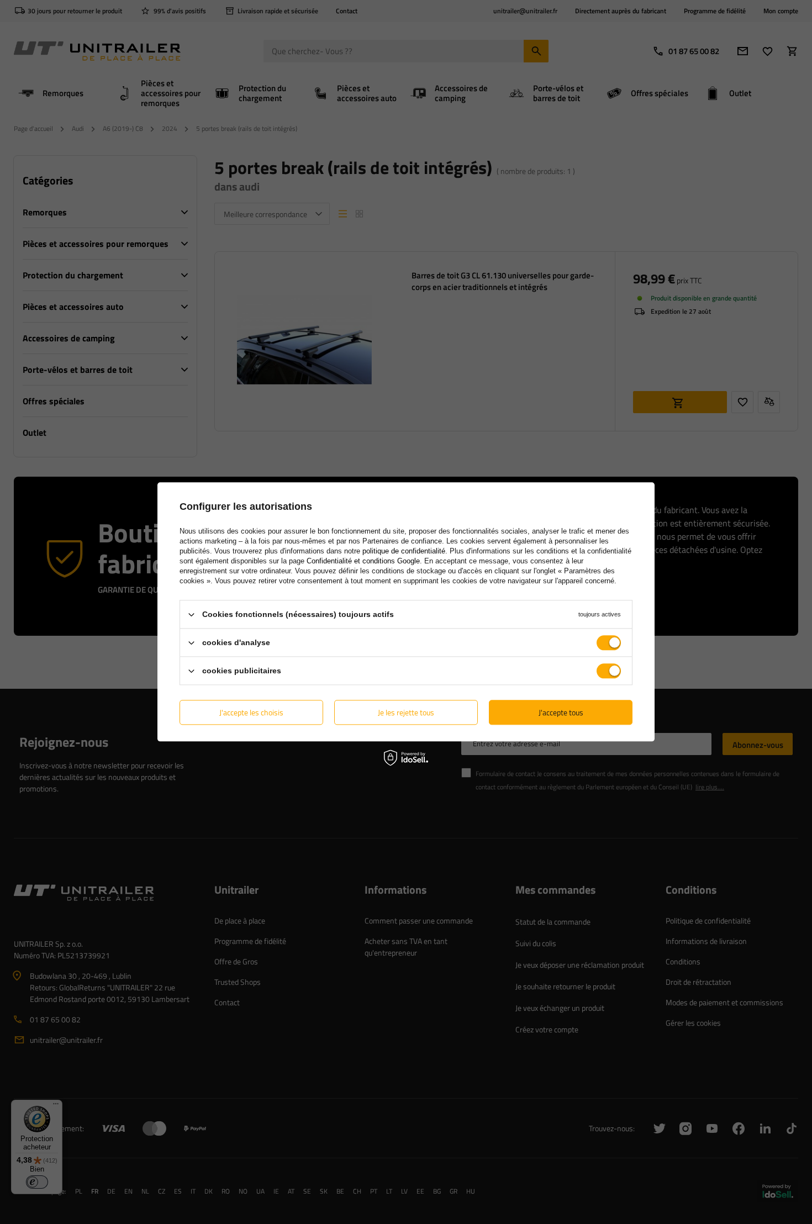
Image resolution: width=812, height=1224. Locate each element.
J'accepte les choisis (251, 712)
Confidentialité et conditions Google (363, 561)
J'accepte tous (561, 712)
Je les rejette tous (406, 712)
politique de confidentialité (403, 551)
